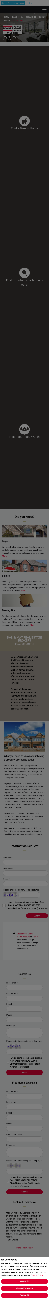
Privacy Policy (37, 1275)
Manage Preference (24, 1288)
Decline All (24, 1295)
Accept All (24, 1281)
